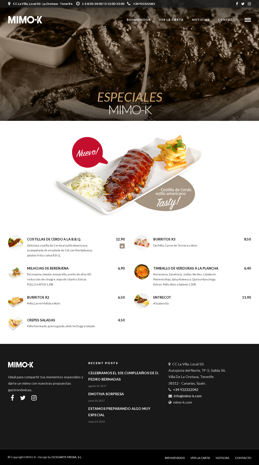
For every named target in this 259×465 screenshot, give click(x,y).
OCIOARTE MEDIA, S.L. (66, 457)
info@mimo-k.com (188, 396)
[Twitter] (23, 398)
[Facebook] (12, 398)
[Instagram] (249, 4)
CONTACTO (228, 19)
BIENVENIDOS (138, 19)
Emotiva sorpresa (106, 394)
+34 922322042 (144, 4)
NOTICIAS (200, 19)
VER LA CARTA (171, 19)
